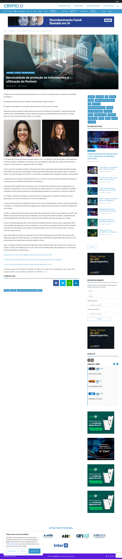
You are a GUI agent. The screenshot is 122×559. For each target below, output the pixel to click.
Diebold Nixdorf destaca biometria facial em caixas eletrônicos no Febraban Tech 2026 (107, 210)
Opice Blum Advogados (95, 111)
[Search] (117, 6)
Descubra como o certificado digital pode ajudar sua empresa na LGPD (28, 255)
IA (31, 11)
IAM (35, 11)
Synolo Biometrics (100, 114)
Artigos (7, 290)
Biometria (65, 11)
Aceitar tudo (34, 551)
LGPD (39, 290)
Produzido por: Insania (10, 556)
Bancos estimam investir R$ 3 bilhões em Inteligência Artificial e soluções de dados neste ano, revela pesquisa (108, 199)
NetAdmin (109, 107)
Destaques (10, 72)
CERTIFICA (112, 96)
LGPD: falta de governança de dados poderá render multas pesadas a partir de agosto (33, 260)
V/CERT (108, 118)
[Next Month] (117, 364)
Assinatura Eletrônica (53, 11)
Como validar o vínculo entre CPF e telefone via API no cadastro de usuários (108, 168)
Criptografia (21, 11)
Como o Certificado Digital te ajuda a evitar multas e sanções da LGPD (28, 264)
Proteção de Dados (28, 72)
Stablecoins (84, 11)
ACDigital (91, 96)
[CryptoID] (14, 6)
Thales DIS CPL (93, 118)
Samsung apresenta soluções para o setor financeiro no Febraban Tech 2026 (102, 156)
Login (117, 1)
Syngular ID (111, 114)
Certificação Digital (73, 11)
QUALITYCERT (107, 111)
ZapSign (114, 118)
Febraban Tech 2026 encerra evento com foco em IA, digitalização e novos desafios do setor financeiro (108, 178)
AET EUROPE (99, 96)
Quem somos (78, 6)
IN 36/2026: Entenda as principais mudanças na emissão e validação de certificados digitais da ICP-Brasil (108, 220)
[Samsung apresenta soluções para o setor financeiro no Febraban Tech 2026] (102, 139)
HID (89, 104)
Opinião (110, 11)
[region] (23, 543)
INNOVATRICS (96, 104)
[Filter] (92, 360)
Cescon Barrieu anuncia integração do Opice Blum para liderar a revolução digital (107, 189)
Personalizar (12, 551)
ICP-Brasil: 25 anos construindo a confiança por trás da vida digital (108, 231)
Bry (106, 96)
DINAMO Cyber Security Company (105, 100)
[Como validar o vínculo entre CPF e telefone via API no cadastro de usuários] (92, 170)
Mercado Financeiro (93, 11)
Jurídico (13, 290)
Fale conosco (108, 6)
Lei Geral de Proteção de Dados (27, 290)
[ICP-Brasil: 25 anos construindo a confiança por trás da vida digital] (92, 233)
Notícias (17, 72)
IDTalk (40, 11)
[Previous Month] (114, 364)
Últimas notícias (64, 6)
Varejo (104, 11)
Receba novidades (93, 6)
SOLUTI (90, 114)
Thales (101, 118)
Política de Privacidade (12, 544)
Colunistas (92, 122)
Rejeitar (23, 551)
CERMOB (91, 100)
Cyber (46, 11)
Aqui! (45, 272)
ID (27, 11)
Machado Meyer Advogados (97, 107)
